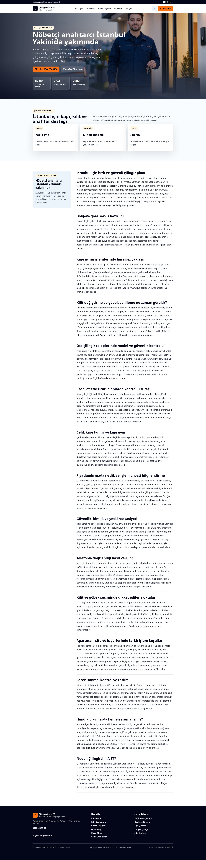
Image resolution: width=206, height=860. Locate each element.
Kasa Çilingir (97, 833)
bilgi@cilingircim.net (42, 835)
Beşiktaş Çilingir (142, 822)
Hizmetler (90, 8)
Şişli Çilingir (140, 825)
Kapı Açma (96, 818)
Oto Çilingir (96, 829)
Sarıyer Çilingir (141, 829)
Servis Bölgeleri (104, 8)
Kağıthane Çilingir (143, 818)
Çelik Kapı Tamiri (99, 836)
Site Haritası (140, 833)
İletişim (129, 8)
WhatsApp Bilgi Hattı (73, 69)
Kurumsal (118, 8)
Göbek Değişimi (98, 825)
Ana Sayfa (79, 8)
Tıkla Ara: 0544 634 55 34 (46, 69)
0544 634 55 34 (168, 2)
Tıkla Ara (167, 8)
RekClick (170, 847)
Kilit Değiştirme (98, 822)
